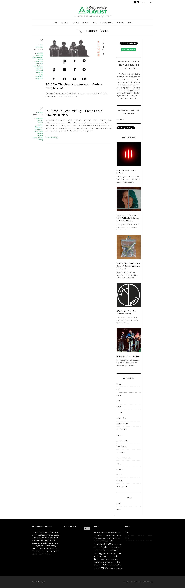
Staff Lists (120, 481)
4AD (95, 532)
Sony (108, 568)
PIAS (101, 565)
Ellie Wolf (107, 553)
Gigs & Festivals (122, 441)
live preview (116, 559)
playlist (104, 565)
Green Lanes (39, 127)
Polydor (109, 565)
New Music (110, 562)
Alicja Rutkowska (107, 547)
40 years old (106, 538)
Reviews (86, 23)
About (129, 23)
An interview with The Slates (128, 356)
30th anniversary (98, 538)
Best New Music (122, 424)
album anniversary (116, 544)
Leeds (102, 559)
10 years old (100, 532)
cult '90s (112, 550)
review (38, 72)
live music (109, 559)
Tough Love (39, 78)
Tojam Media (41, 582)
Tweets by (120, 119)
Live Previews (121, 452)
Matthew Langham (100, 562)
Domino (116, 550)
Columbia (106, 550)
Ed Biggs (40, 112)
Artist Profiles (121, 418)
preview (113, 565)
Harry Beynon (103, 556)
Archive (119, 412)
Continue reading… (52, 137)
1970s (119, 390)
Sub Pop (112, 568)
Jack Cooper (39, 129)
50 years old (97, 541)
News (95, 23)
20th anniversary (99, 535)
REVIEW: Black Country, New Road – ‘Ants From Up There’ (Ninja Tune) (128, 266)
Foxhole (35, 66)
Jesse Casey (111, 556)
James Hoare (39, 131)
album (37, 62)
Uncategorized (122, 486)
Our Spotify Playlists (128, 50)
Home (55, 23)
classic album (99, 550)
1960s (119, 384)
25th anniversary (116, 535)
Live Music (120, 23)
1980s (119, 395)
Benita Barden (117, 547)
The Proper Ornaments (39, 74)
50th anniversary (106, 541)
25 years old (107, 535)
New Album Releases (124, 458)
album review (97, 547)
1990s (119, 401)
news (115, 562)
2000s (119, 407)
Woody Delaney (118, 568)
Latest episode (122, 446)
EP (111, 553)
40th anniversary (115, 538)
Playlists (75, 23)
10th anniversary (108, 532)
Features (64, 23)
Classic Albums (106, 23)
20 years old (117, 532)
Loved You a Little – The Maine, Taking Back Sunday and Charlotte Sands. (128, 218)
